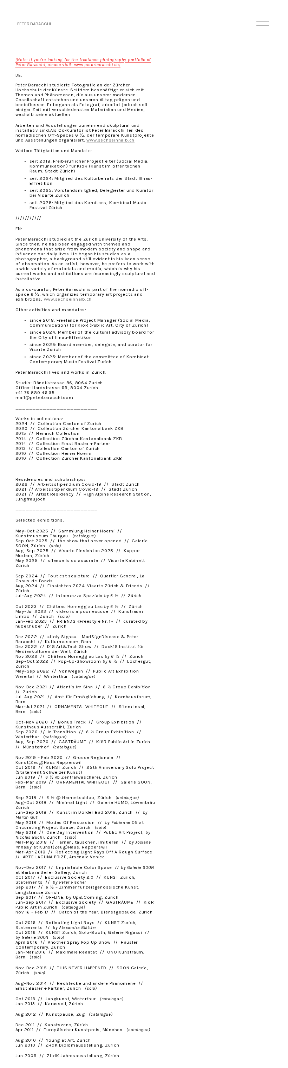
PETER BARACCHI (34, 23)
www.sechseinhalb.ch (110, 140)
